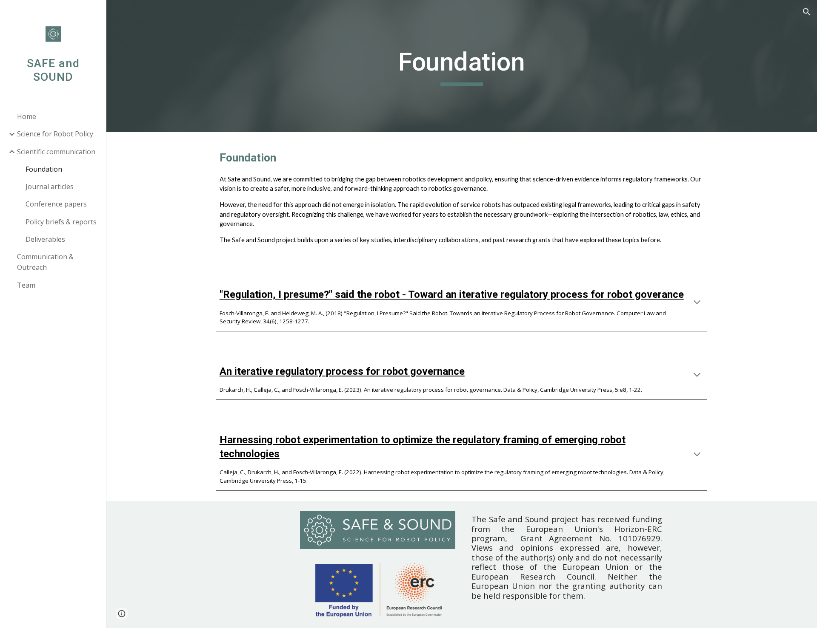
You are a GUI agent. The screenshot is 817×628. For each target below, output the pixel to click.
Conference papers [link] (56, 204)
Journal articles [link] (50, 186)
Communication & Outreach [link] (45, 262)
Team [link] (26, 285)
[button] (807, 12)
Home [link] (26, 116)
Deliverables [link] (45, 239)
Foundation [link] (44, 169)
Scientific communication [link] (56, 151)
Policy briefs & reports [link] (61, 221)
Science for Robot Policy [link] (55, 134)
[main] (461, 65)
